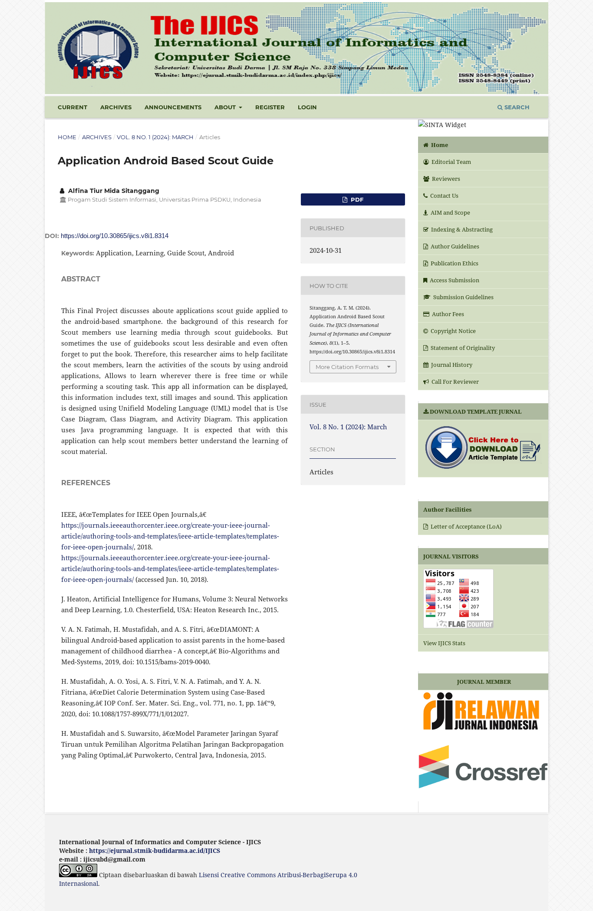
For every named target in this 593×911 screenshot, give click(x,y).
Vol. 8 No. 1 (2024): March (155, 137)
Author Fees (447, 314)
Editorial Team (450, 162)
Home (67, 137)
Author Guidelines (454, 246)
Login (307, 107)
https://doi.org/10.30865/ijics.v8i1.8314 (114, 235)
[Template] (483, 448)
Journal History (451, 365)
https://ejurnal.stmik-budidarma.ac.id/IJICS (154, 850)
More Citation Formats (347, 366)
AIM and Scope (449, 212)
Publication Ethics (453, 263)
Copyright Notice (452, 331)
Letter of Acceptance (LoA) (465, 526)
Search (516, 107)
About (225, 107)
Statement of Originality (462, 348)
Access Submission (453, 280)
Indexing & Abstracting (461, 229)
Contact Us (443, 195)
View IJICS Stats (444, 643)
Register (270, 107)
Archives (116, 107)
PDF (356, 199)
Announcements (173, 107)
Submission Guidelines (463, 297)
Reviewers (445, 179)
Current (72, 107)
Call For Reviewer (454, 381)
